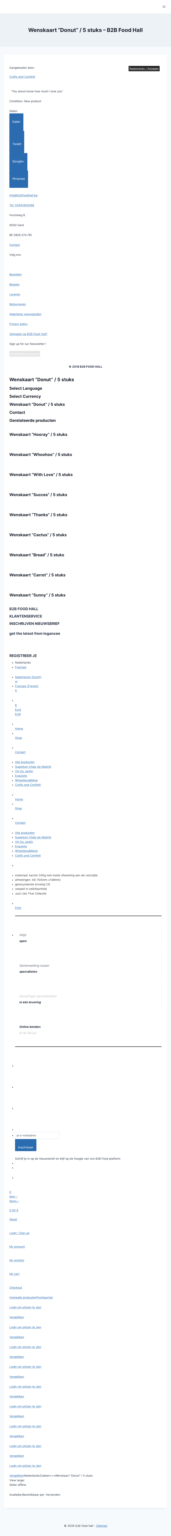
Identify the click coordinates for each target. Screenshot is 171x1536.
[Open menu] (164, 6)
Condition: (16, 101)
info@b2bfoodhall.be (23, 195)
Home (19, 728)
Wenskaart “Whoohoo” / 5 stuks (40, 454)
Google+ (18, 161)
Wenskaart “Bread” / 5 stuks (36, 554)
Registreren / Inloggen (144, 68)
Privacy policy (18, 324)
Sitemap (101, 1525)
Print (18, 908)
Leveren (14, 294)
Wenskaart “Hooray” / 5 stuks (38, 434)
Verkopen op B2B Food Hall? (28, 334)
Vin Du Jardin (24, 771)
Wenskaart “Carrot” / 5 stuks (37, 575)
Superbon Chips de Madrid (33, 766)
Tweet (16, 144)
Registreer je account (25, 353)
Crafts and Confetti (28, 784)
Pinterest (18, 178)
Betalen (14, 284)
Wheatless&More (26, 780)
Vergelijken (16, 1317)
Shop (18, 737)
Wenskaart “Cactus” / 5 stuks (38, 534)
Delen (16, 121)
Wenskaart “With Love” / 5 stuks (41, 474)
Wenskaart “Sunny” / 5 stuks (37, 595)
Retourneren (17, 304)
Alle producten (25, 762)
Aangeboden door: (22, 67)
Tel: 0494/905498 (21, 205)
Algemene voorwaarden (25, 314)
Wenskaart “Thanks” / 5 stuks (38, 514)
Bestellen (15, 274)
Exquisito (21, 775)
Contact (14, 245)
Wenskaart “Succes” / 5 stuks (38, 494)
